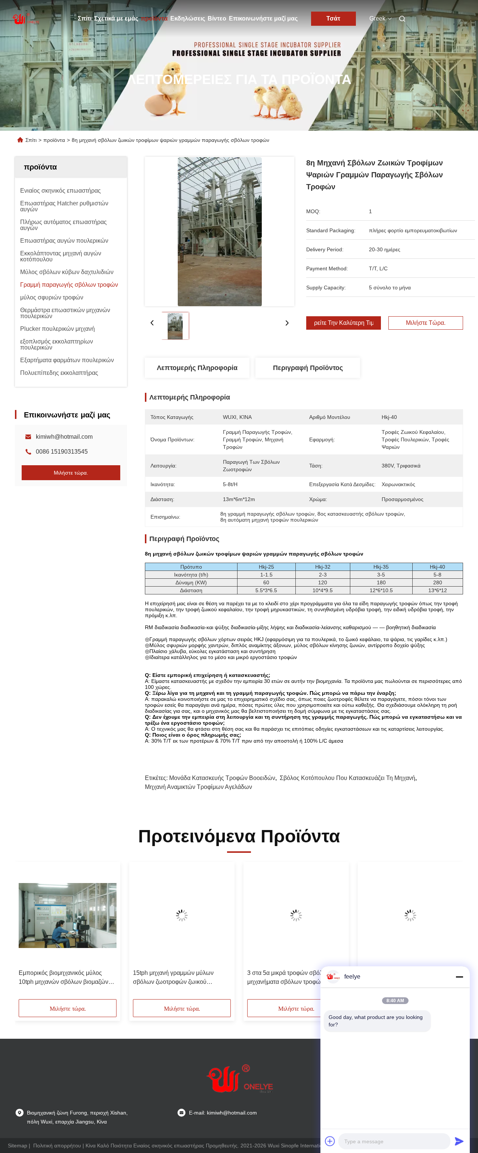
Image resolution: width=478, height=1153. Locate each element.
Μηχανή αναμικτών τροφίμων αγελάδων (198, 787)
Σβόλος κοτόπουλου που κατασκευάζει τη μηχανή (347, 778)
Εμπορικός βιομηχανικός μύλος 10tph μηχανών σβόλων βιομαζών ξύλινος (63, 978)
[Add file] (330, 1141)
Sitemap (17, 1146)
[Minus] (459, 976)
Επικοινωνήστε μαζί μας (263, 18)
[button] (28, 933)
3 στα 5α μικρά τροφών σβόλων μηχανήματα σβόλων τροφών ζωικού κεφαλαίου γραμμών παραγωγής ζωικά (295, 978)
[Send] (459, 1141)
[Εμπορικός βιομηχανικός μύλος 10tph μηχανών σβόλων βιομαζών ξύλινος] (68, 915)
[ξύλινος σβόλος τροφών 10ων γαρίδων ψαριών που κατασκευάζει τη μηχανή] (410, 915)
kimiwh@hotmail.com (64, 436)
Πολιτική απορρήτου (57, 1146)
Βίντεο (217, 18)
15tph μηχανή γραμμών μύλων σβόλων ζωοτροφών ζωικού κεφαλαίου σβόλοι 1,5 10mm (173, 978)
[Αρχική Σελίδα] (25, 18)
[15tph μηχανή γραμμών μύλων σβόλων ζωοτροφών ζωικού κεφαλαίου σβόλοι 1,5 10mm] (182, 915)
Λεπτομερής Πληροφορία (197, 368)
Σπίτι (84, 18)
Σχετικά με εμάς (116, 18)
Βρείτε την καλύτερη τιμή (343, 323)
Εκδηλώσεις (187, 18)
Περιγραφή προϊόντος (308, 368)
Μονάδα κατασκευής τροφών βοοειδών (222, 778)
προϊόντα (154, 18)
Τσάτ (333, 18)
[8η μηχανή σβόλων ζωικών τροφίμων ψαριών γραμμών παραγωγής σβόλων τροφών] (219, 231)
